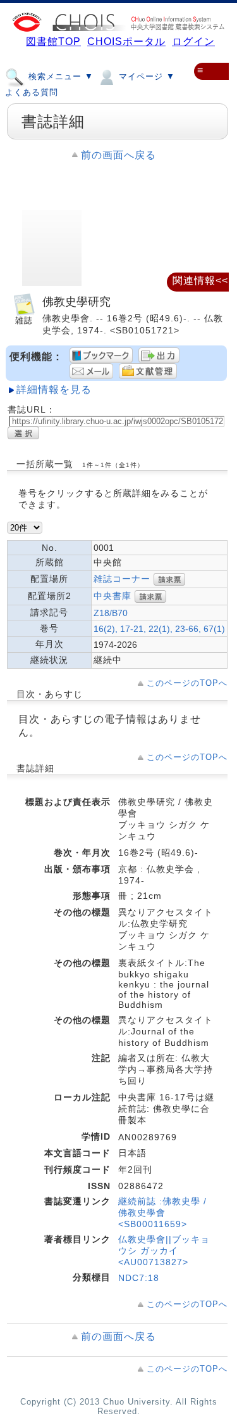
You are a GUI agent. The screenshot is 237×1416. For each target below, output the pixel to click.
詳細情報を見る (54, 389)
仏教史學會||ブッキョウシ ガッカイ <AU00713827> (164, 1250)
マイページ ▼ (145, 76)
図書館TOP (53, 41)
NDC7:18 (138, 1278)
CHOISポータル (126, 41)
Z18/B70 (111, 613)
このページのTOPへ (187, 683)
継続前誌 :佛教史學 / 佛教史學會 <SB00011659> (162, 1212)
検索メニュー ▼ (59, 76)
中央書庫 (112, 596)
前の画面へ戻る (118, 155)
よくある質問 (31, 92)
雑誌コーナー (122, 579)
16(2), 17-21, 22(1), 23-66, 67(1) (159, 629)
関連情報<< (200, 280)
